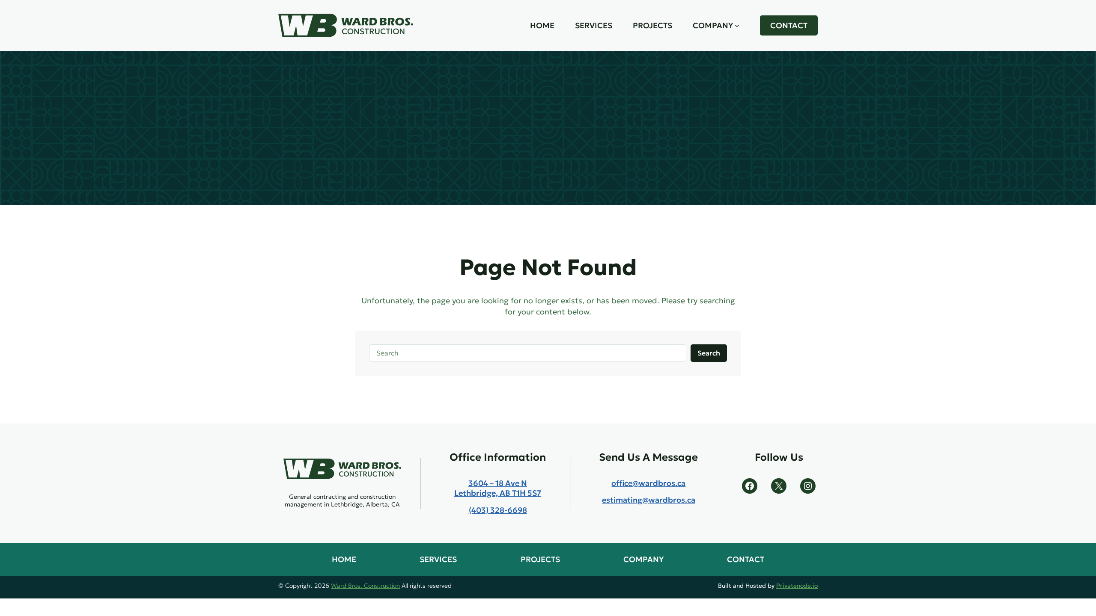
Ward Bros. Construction (365, 585)
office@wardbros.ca (648, 483)
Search (708, 353)
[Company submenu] (737, 25)
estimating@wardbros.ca (648, 500)
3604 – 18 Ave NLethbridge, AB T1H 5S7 (497, 488)
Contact (788, 25)
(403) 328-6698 (498, 510)
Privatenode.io (797, 585)
